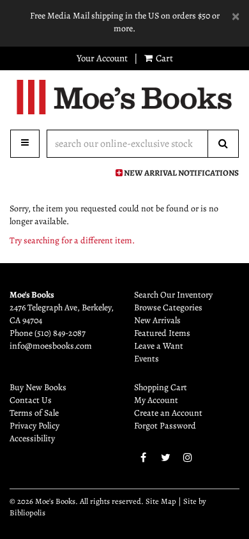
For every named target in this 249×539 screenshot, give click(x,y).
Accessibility (32, 438)
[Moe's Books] (124, 97)
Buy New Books (38, 387)
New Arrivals (157, 320)
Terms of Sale (34, 413)
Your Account (102, 58)
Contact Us (31, 400)
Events (146, 359)
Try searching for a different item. (72, 240)
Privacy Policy (34, 426)
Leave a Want (158, 346)
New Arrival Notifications (181, 172)
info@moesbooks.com (51, 346)
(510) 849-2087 (60, 333)
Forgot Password (165, 426)
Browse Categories (168, 307)
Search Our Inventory (173, 295)
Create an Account (168, 413)
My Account (156, 400)
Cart (163, 58)
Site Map (161, 501)
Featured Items (162, 333)
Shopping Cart (160, 387)
